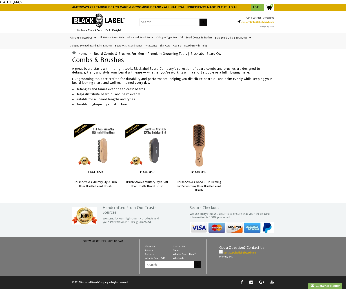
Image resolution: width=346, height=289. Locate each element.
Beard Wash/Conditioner (128, 45)
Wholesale (178, 258)
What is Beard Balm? (184, 254)
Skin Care (165, 45)
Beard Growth (192, 45)
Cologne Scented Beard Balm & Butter (91, 45)
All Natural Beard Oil (81, 37)
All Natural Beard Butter (140, 37)
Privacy (149, 250)
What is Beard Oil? (155, 258)
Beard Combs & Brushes (198, 37)
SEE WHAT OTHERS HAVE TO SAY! (103, 241)
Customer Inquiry (327, 285)
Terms (176, 250)
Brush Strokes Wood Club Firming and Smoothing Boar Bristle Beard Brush (199, 186)
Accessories (151, 45)
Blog (204, 45)
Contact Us (179, 246)
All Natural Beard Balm (112, 37)
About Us (150, 246)
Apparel (177, 45)
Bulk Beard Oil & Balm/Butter (231, 37)
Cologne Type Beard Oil (169, 37)
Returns (149, 254)
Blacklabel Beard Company (94, 282)
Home (82, 53)
